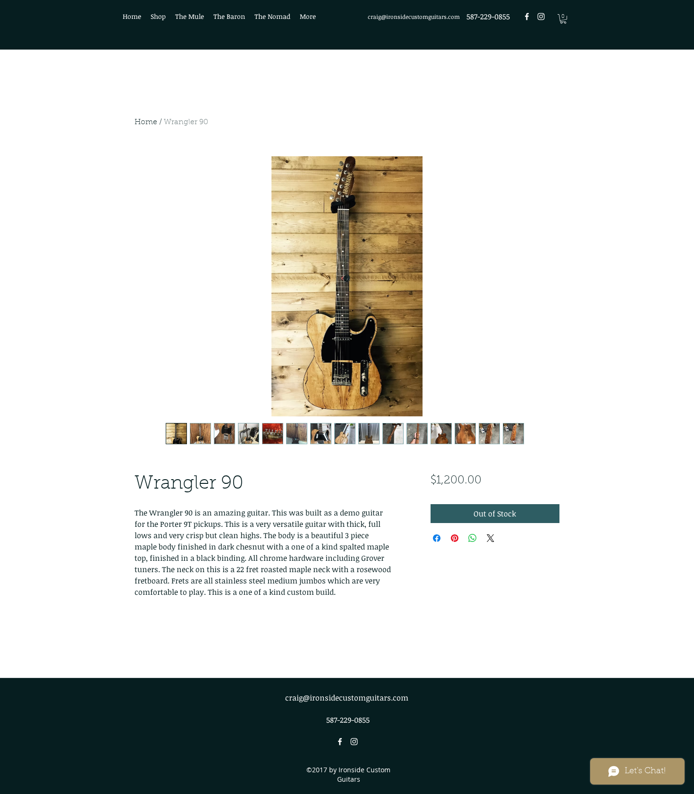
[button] (563, 19)
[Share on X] (490, 538)
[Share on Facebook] (436, 538)
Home (146, 122)
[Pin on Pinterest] (454, 538)
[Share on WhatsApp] (472, 538)
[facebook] (527, 16)
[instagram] (541, 16)
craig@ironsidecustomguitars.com (414, 16)
